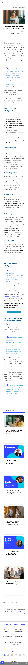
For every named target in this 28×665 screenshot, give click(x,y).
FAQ (14, 644)
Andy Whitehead (10, 31)
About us (6, 642)
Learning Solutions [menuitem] (7, 636)
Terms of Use (20, 642)
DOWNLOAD (14, 312)
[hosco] (5, 655)
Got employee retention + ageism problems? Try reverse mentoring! (13, 583)
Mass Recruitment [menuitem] (7, 634)
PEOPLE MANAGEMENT (13, 33)
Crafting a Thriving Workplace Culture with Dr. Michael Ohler (13, 462)
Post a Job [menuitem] (5, 627)
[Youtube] (24, 655)
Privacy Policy (7, 644)
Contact (12, 642)
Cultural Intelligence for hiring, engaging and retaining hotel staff (13, 553)
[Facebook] (8, 655)
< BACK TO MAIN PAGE (19, 7)
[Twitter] (12, 655)
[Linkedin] (16, 655)
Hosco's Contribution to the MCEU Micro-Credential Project (14, 431)
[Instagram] (20, 655)
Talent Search (20, 644)
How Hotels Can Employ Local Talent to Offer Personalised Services (12, 522)
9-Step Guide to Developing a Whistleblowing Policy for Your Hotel (14, 492)
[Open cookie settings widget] (2, 662)
